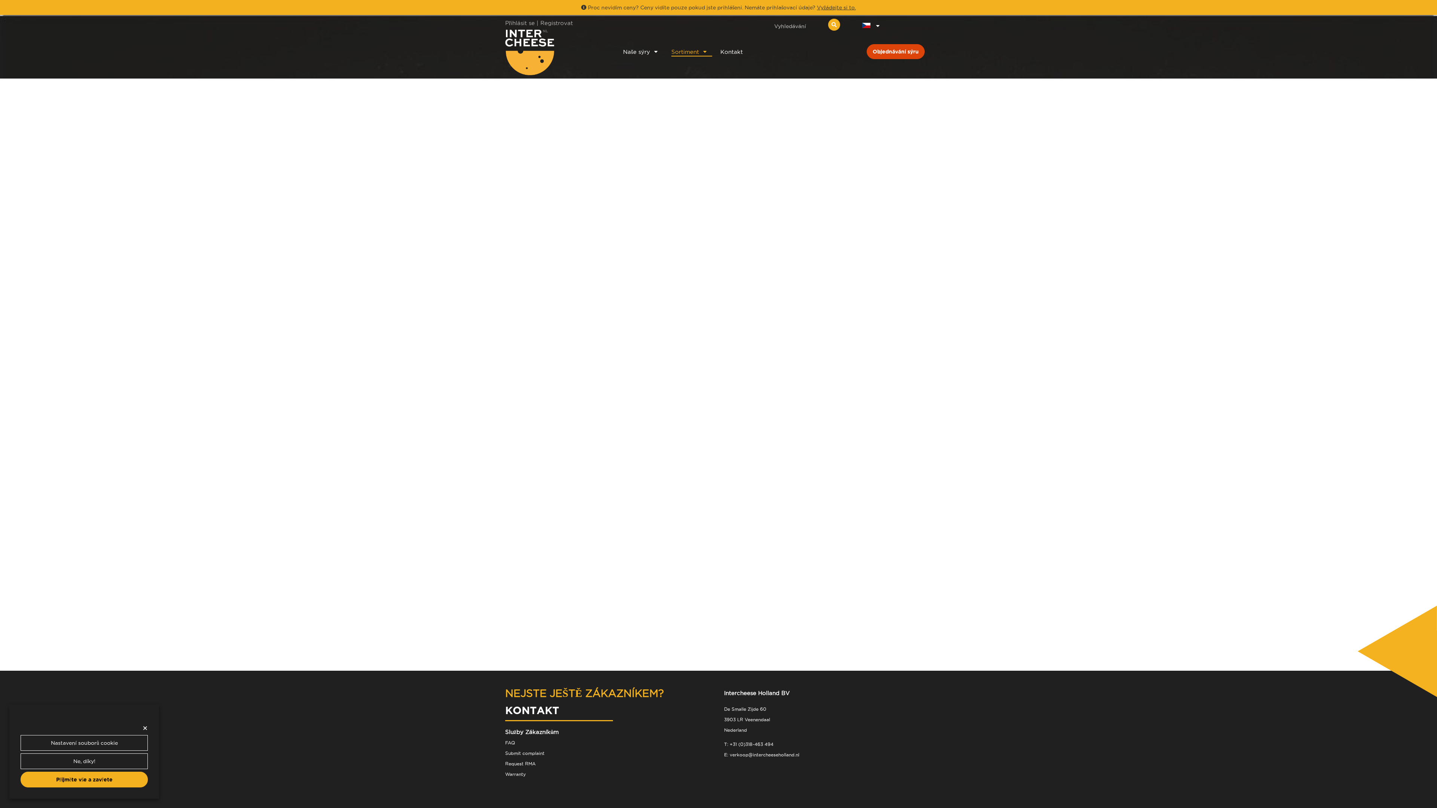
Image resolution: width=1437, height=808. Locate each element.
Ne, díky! (84, 761)
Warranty (515, 774)
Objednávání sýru (896, 52)
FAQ (510, 742)
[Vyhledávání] (834, 25)
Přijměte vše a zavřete (84, 780)
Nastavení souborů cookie (84, 743)
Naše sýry (636, 52)
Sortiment (685, 52)
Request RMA (520, 763)
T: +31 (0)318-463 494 (749, 744)
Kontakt (731, 52)
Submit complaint (524, 753)
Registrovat (556, 23)
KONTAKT (532, 710)
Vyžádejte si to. (836, 7)
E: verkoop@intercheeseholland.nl (761, 754)
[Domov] (554, 52)
